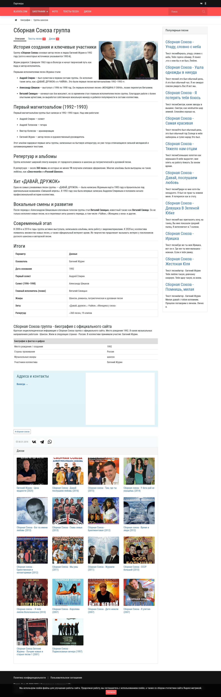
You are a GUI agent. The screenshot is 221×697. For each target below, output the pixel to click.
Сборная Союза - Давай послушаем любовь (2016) (65, 489)
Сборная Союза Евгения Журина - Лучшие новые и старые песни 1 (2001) (30, 651)
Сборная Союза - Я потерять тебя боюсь (183, 95)
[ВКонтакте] (34, 441)
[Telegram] (42, 441)
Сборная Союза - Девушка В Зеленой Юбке (182, 208)
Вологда (21, 384)
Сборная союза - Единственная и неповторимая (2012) (27, 569)
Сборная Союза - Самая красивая (180, 121)
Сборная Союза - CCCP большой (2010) (135, 568)
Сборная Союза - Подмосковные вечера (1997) (67, 650)
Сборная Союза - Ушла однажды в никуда (185, 70)
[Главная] (16, 20)
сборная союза (22, 431)
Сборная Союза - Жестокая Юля (180, 261)
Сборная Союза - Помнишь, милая (180, 287)
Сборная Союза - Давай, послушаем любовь (181, 177)
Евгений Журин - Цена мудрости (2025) (28, 489)
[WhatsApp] (49, 441)
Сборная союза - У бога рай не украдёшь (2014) (139, 489)
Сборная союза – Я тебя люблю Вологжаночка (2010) (31, 610)
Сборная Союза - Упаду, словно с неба (183, 44)
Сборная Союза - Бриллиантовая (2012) (99, 529)
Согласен (111, 692)
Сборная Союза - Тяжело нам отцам (181, 146)
